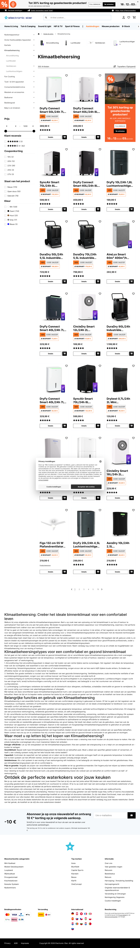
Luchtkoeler (11, 61)
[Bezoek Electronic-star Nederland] (85, 923)
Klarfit (73, 881)
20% (11, 161)
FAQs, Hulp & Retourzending (125, 10)
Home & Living (48, 34)
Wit (13, 207)
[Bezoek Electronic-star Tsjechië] (81, 918)
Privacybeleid (122, 915)
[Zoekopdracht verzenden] (46, 17)
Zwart (14, 211)
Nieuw (12, 187)
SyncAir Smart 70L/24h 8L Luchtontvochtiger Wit (52, 184)
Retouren (108, 870)
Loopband (8, 870)
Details (50, 137)
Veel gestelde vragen (113, 867)
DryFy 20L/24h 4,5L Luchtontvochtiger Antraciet (86, 544)
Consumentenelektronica (14, 87)
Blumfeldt (75, 867)
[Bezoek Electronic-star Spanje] (72, 918)
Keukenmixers (10, 888)
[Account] (123, 18)
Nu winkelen (109, 4)
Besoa (73, 877)
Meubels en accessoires (14, 92)
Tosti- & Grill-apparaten (14, 82)
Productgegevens (45, 565)
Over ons (108, 863)
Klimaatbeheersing (12, 50)
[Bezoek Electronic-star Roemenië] (77, 923)
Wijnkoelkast (9, 874)
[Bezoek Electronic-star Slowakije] (77, 918)
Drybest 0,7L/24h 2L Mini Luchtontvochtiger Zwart (119, 400)
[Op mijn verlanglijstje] (66, 75)
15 (98, 589)
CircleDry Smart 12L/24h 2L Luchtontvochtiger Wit (85, 328)
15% (10, 157)
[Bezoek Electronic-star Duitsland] (72, 913)
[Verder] (138, 26)
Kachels (7, 45)
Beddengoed (9, 103)
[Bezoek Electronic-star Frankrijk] (85, 913)
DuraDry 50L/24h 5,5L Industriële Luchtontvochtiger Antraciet (52, 256)
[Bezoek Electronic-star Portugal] (90, 923)
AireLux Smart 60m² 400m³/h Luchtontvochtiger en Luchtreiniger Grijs (119, 256)
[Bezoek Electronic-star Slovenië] (72, 929)
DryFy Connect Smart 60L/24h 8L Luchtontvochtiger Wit (85, 110)
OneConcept (76, 884)
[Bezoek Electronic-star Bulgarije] (81, 923)
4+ (21, 146)
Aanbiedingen (92, 26)
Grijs (13, 220)
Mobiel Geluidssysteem (14, 867)
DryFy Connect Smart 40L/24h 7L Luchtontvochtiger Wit (52, 400)
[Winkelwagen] (134, 18)
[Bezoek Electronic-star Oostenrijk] (77, 913)
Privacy (7, 943)
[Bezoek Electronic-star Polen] (90, 918)
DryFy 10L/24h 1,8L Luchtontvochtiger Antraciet (119, 184)
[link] (53, 88)
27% (10, 174)
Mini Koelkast (9, 863)
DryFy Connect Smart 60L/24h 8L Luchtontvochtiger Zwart (85, 184)
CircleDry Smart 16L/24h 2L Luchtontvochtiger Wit (119, 472)
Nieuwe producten (110, 26)
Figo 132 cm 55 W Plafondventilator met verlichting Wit (53, 544)
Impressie (25, 943)
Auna (73, 863)
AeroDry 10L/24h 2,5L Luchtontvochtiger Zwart (119, 544)
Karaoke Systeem (11, 884)
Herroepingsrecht (112, 884)
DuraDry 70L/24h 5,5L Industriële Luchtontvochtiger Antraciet (85, 256)
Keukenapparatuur (11, 35)
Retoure (108, 877)
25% (10, 170)
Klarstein (74, 874)
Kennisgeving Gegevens (114, 897)
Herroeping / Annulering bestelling (119, 881)
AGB (16, 943)
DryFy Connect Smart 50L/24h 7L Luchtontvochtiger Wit (52, 110)
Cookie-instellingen (113, 901)
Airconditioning (12, 55)
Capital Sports (77, 870)
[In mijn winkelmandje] (64, 137)
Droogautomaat (11, 877)
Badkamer (8, 97)
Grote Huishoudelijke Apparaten (17, 40)
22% (11, 166)
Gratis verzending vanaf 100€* (42, 10)
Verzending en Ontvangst (115, 894)
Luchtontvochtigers (14, 71)
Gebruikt (12, 196)
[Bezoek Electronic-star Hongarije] (85, 918)
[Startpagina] (40, 34)
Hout (13, 215)
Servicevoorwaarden (111, 917)
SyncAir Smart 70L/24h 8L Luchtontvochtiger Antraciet (85, 400)
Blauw (13, 224)
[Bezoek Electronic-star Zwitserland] (81, 913)
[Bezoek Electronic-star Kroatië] (72, 923)
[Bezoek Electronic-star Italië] (90, 913)
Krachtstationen (10, 881)
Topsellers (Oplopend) (126, 66)
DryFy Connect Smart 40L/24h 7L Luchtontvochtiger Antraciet (52, 328)
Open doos (14, 191)
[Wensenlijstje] (128, 18)
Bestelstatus (110, 874)
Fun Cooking (9, 76)
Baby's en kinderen (12, 108)
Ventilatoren (11, 66)
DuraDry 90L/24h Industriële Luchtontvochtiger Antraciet (119, 328)
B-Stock (126, 26)
